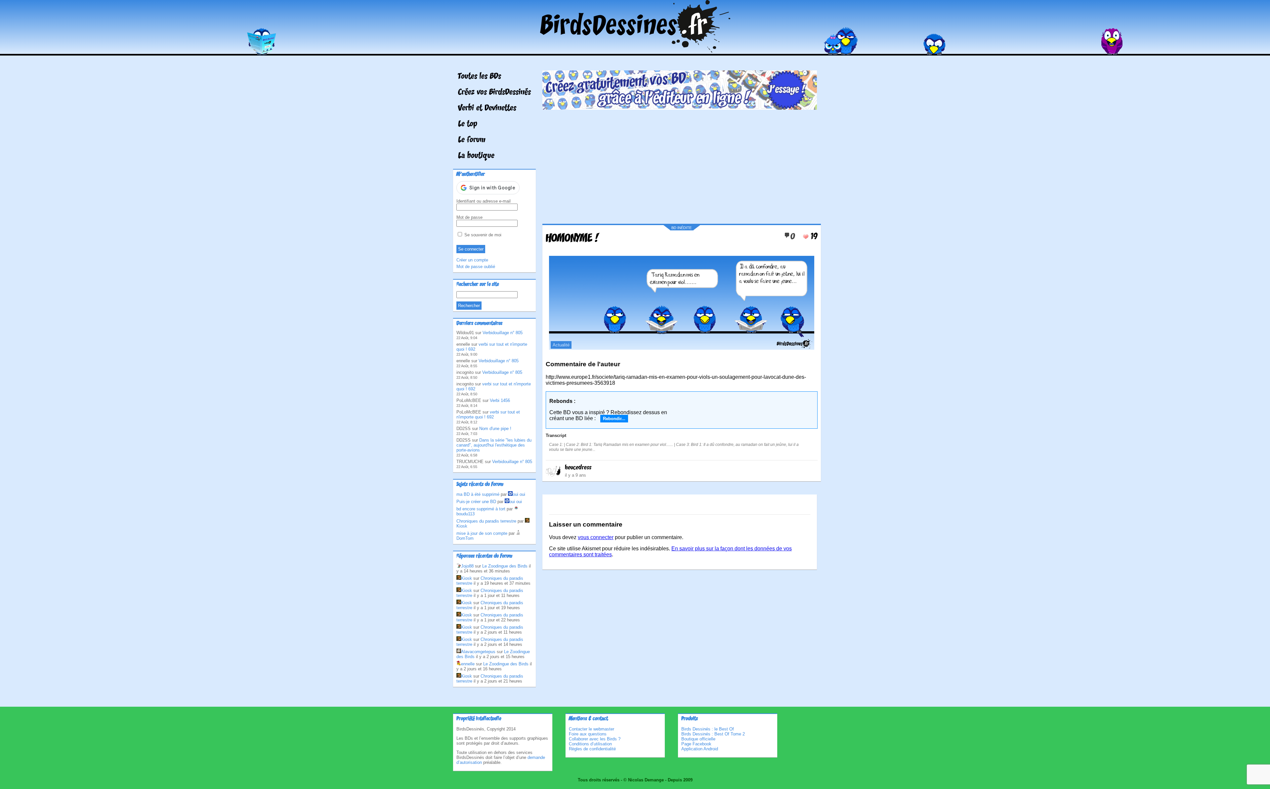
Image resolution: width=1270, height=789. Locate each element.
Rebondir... (614, 418)
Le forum (472, 140)
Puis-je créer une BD (476, 501)
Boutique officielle (698, 738)
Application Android (699, 748)
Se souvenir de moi (482, 234)
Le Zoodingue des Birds (505, 566)
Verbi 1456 (500, 400)
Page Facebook (696, 743)
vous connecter (596, 537)
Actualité (561, 344)
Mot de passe (469, 217)
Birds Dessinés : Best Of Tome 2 (713, 733)
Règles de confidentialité (592, 748)
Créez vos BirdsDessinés (494, 93)
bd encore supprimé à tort (480, 508)
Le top (467, 124)
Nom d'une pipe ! (495, 428)
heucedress (578, 468)
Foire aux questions (588, 733)
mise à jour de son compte (481, 533)
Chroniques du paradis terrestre (486, 521)
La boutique (476, 156)
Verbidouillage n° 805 (503, 332)
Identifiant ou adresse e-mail (483, 201)
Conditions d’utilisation (590, 743)
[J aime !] (805, 236)
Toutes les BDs (479, 77)
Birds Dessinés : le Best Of (707, 729)
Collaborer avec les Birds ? (594, 738)
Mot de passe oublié (475, 266)
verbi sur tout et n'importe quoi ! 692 (488, 414)
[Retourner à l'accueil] (635, 51)
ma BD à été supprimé (477, 494)
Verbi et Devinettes (487, 108)
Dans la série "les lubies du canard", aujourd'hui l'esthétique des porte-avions (493, 445)
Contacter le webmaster (591, 729)
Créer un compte (472, 259)
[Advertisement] (679, 164)
